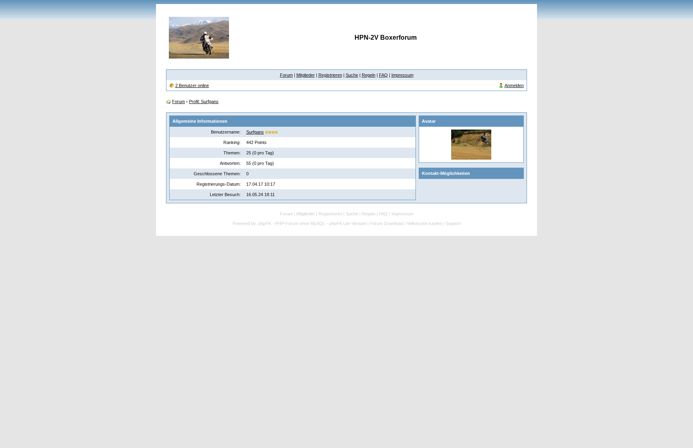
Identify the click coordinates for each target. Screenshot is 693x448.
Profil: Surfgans (204, 101)
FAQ (383, 75)
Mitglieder (305, 75)
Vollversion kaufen (424, 223)
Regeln (368, 75)
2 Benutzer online (192, 85)
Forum (286, 75)
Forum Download (386, 223)
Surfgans (255, 132)
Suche (352, 75)
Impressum (402, 75)
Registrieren (330, 75)
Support (453, 223)
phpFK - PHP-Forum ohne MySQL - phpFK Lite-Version (312, 223)
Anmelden (514, 85)
